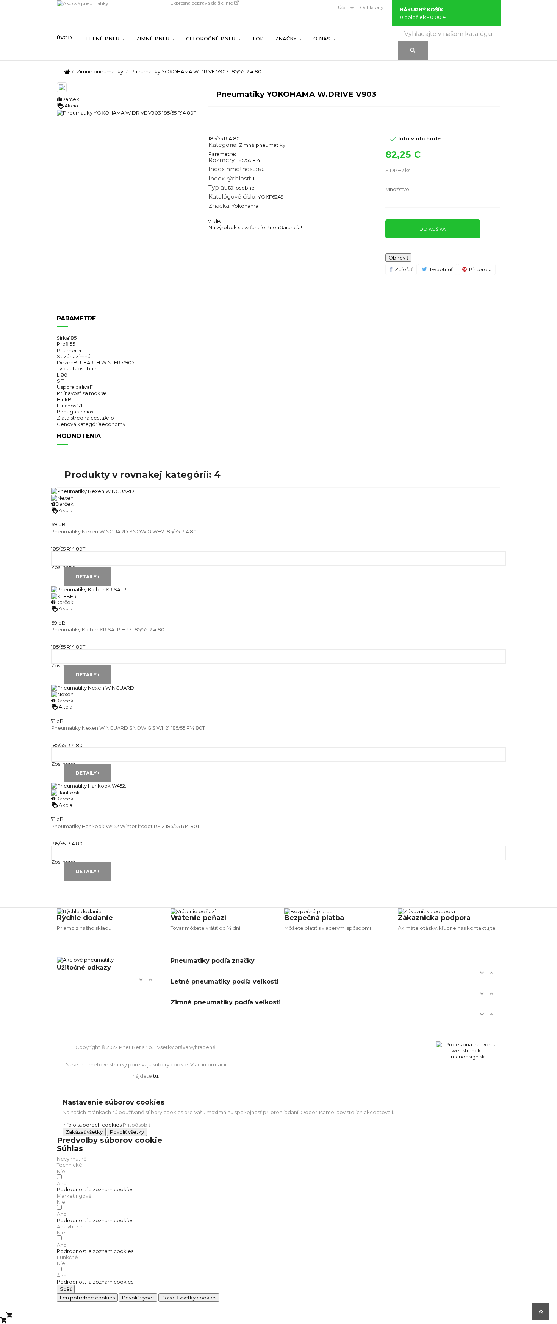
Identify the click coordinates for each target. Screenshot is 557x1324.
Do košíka (432, 229)
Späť (66, 1289)
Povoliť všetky (127, 1132)
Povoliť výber (138, 1297)
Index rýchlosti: (229, 179)
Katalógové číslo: (232, 197)
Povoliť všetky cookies (188, 1297)
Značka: (219, 206)
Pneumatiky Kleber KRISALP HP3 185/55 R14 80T (109, 629)
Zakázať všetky (84, 1132)
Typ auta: (221, 188)
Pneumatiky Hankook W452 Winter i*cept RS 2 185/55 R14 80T (125, 826)
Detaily (87, 577)
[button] (95, 1189)
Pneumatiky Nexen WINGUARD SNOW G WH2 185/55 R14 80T (125, 531)
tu (155, 1076)
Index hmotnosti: (232, 169)
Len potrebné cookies (87, 1297)
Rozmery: (222, 160)
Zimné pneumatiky (262, 145)
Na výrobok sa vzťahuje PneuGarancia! (255, 227)
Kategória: (223, 145)
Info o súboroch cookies (92, 1125)
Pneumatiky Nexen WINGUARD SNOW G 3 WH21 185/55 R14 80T (128, 728)
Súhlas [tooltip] (70, 1148)
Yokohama (245, 206)
